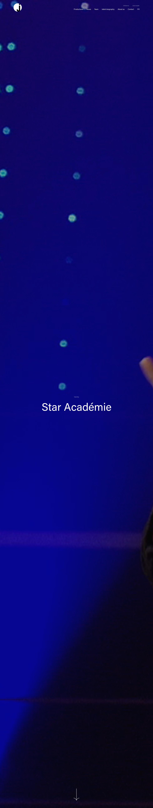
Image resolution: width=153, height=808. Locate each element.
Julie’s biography (108, 9)
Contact (131, 9)
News (88, 9)
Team (96, 9)
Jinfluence (126, 5)
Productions (78, 9)
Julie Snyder (135, 5)
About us (121, 9)
